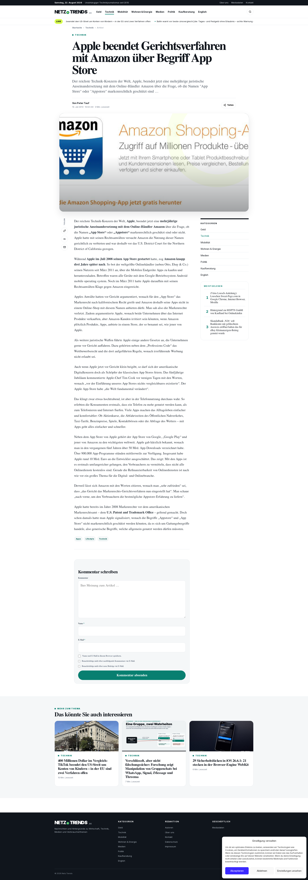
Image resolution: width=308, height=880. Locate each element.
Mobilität (123, 11)
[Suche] (250, 11)
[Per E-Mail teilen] (64, 247)
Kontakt (249, 2)
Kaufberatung (187, 11)
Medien (160, 11)
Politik (171, 11)
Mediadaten (237, 2)
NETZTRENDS (73, 11)
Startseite (77, 27)
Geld (98, 11)
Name (81, 623)
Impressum (170, 846)
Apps (78, 539)
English (202, 11)
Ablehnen (262, 870)
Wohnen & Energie (141, 11)
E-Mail (81, 639)
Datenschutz (171, 842)
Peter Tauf (83, 103)
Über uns (224, 2)
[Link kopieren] (64, 230)
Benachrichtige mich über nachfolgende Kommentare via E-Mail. (108, 661)
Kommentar (83, 578)
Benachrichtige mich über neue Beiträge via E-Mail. (103, 666)
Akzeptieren (237, 870)
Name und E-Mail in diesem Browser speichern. (101, 655)
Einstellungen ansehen (289, 870)
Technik (109, 11)
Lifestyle (90, 539)
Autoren (169, 827)
